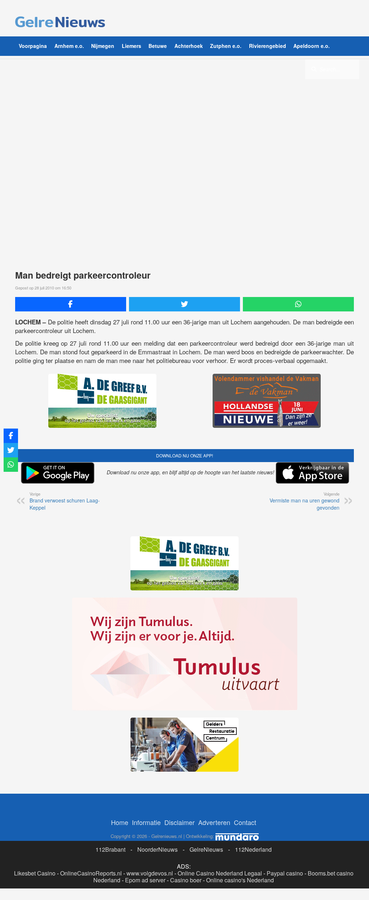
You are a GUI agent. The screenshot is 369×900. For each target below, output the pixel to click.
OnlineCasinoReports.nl (91, 873)
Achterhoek (188, 45)
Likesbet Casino (34, 873)
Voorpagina (33, 45)
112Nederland (253, 849)
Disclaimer (179, 822)
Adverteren (214, 822)
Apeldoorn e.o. (311, 45)
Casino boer (185, 880)
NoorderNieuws (157, 849)
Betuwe (157, 45)
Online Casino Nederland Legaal (220, 873)
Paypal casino (285, 873)
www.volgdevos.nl (149, 873)
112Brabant (110, 849)
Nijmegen (102, 45)
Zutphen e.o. (225, 45)
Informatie (146, 822)
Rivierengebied (267, 45)
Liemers (131, 45)
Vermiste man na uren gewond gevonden (304, 501)
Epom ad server (145, 880)
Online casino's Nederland (240, 880)
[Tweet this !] (184, 304)
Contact (245, 822)
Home (119, 822)
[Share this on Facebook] (70, 304)
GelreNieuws (206, 849)
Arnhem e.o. (69, 45)
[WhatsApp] (298, 304)
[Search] (314, 69)
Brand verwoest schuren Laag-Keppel (65, 501)
